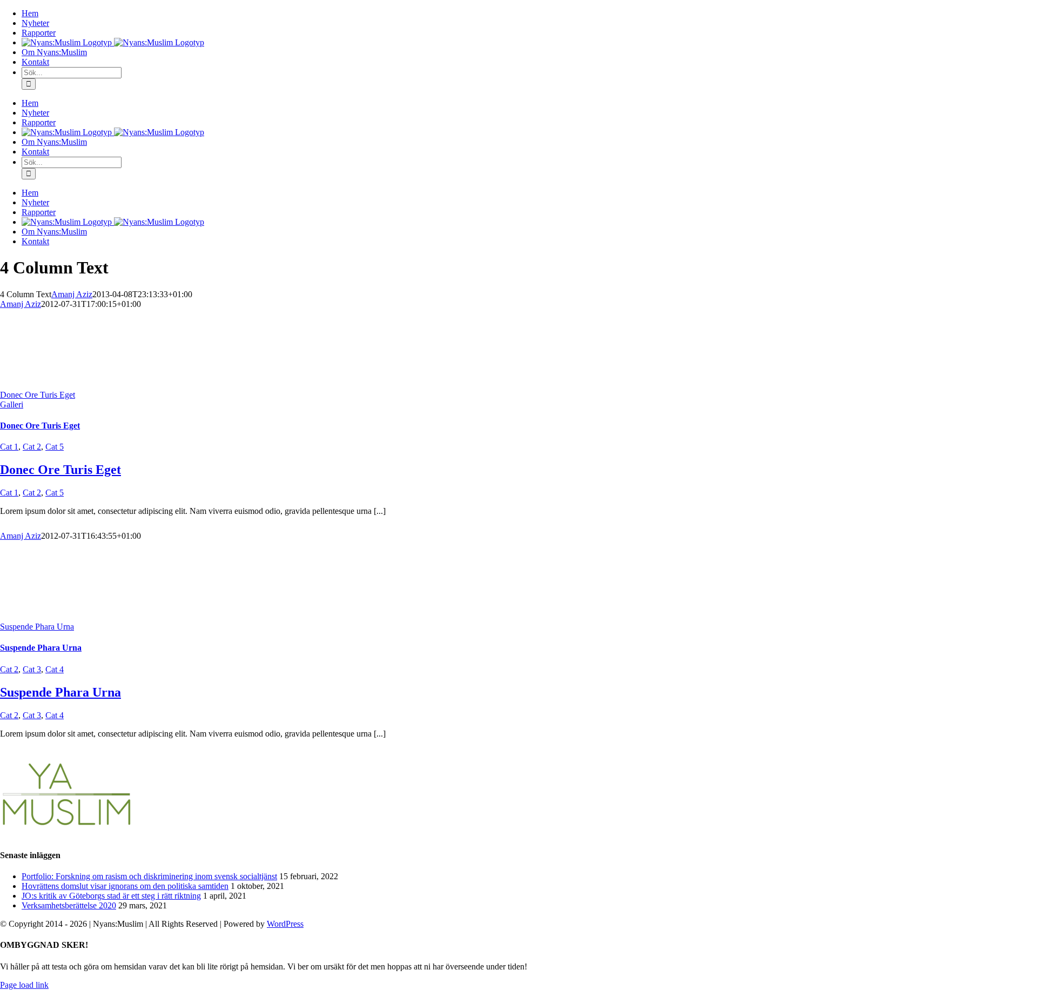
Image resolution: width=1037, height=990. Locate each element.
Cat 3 (32, 669)
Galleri (11, 404)
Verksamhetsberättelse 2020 (69, 905)
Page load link (24, 984)
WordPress (285, 923)
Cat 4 (54, 669)
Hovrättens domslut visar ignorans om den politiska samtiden (125, 886)
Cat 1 (9, 446)
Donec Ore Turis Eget (37, 394)
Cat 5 (54, 446)
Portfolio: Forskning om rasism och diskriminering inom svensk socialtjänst (149, 876)
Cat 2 (32, 446)
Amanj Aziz (71, 294)
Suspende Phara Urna (37, 626)
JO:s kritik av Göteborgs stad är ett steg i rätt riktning (111, 895)
